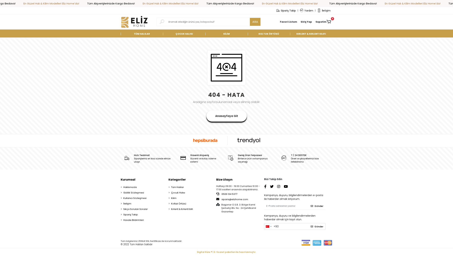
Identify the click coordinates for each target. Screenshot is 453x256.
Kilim (173, 198)
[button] (306, 22)
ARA (255, 22)
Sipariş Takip (288, 10)
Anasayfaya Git (226, 116)
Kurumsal (128, 180)
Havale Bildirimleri (133, 220)
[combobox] (268, 226)
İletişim (326, 10)
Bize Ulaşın (224, 180)
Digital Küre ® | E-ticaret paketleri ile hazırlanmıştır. (226, 252)
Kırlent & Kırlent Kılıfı (182, 209)
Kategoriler (177, 180)
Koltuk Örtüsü (178, 203)
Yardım (308, 10)
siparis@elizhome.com (235, 199)
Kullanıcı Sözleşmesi (135, 198)
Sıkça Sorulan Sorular (135, 209)
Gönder (318, 206)
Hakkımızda (130, 187)
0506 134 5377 (229, 194)
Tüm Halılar (177, 187)
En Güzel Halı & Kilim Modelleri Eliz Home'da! (40, 3)
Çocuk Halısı (178, 192)
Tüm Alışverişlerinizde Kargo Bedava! (100, 3)
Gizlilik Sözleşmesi (133, 192)
